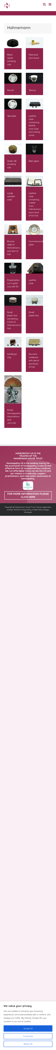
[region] (28, 1025)
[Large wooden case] (13, 181)
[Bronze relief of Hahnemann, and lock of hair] (13, 229)
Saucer (10, 90)
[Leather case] (34, 268)
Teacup (32, 90)
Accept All (28, 1028)
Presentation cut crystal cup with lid (13, 283)
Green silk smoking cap (12, 164)
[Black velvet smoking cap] (13, 42)
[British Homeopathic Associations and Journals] (13, 389)
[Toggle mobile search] (44, 4)
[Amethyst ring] (13, 342)
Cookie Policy (37, 510)
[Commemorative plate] (34, 229)
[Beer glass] (34, 149)
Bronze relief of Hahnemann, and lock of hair (13, 247)
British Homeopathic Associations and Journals (14, 416)
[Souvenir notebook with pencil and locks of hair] (34, 342)
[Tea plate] (13, 104)
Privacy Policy (25, 510)
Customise (28, 1036)
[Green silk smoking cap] (13, 149)
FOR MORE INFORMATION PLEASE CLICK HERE (28, 495)
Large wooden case (11, 196)
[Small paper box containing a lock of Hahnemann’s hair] (13, 300)
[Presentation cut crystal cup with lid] (13, 268)
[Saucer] (13, 78)
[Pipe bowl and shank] (34, 42)
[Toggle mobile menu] (50, 4)
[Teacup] (34, 78)
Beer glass (34, 161)
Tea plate (11, 116)
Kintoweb (28, 512)
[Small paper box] (34, 300)
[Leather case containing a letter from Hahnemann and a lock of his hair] (34, 181)
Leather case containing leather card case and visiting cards (34, 126)
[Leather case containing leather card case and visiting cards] (34, 104)
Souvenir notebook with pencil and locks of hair (34, 360)
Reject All (28, 1044)
